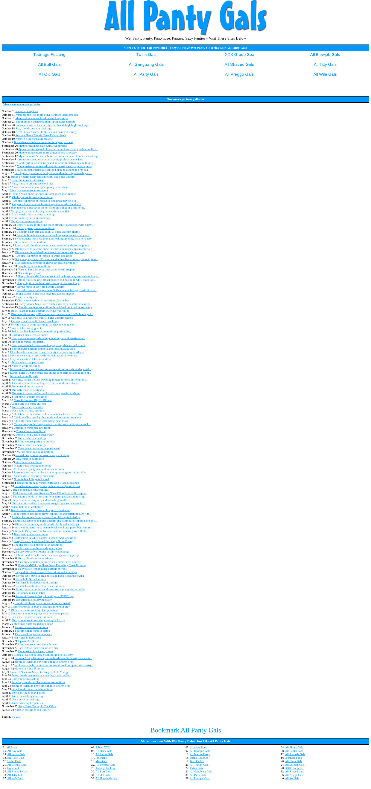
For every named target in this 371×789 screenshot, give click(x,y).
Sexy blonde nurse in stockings (33, 128)
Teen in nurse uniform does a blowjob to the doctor (40, 510)
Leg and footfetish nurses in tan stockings (38, 544)
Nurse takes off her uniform (30, 242)
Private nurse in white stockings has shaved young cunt (43, 324)
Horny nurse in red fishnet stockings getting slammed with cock (48, 345)
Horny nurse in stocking (26, 678)
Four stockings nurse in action (32, 630)
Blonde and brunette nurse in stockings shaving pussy (47, 555)
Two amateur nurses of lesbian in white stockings (43, 255)
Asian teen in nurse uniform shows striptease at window (46, 262)
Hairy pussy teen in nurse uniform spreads (42, 568)
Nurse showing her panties (27, 703)
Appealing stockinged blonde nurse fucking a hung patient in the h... (58, 149)
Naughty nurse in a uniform (27, 221)
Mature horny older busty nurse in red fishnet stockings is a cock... (52, 424)
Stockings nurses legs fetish (28, 341)
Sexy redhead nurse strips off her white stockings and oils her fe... (48, 207)
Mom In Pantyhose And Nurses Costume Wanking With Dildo (51, 531)
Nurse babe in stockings (32, 438)
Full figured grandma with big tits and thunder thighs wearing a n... (53, 173)
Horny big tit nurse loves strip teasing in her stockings (48, 283)
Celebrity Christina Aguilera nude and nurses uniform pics (47, 417)
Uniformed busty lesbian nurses (30, 334)
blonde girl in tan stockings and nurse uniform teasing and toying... (56, 162)
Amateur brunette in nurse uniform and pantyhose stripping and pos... (56, 520)
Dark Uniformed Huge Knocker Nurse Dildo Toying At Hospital (50, 493)
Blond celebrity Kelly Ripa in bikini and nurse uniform (43, 176)
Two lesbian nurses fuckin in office (38, 647)
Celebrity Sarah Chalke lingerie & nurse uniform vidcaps (45, 383)
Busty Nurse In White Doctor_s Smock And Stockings (45, 537)
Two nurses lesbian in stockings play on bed (44, 300)
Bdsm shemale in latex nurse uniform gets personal (43, 142)
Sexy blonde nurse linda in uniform (32, 689)
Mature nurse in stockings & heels (38, 644)
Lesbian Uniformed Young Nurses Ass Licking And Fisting (46, 517)
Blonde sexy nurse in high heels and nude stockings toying (49, 575)
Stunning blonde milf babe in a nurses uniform (38, 682)
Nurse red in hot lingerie (24, 376)
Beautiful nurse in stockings (28, 180)
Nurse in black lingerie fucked (31, 479)
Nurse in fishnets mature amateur (34, 138)
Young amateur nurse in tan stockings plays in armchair (50, 159)
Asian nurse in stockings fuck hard (34, 475)
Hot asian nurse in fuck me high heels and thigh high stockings (51, 125)
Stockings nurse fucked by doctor (33, 623)
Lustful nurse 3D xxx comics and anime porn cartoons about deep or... (50, 372)
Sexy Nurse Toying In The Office (37, 706)
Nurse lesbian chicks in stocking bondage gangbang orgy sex (52, 169)
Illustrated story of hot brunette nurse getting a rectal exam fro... (48, 503)
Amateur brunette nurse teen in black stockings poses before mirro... (54, 527)
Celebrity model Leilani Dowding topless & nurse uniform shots (49, 379)
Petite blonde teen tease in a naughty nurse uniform (41, 675)
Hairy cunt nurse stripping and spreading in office (40, 500)
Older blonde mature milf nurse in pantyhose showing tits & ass (47, 352)
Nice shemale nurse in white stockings (33, 214)
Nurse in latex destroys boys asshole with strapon (46, 269)
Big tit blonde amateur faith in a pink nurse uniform (45, 121)
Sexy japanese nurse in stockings (29, 190)
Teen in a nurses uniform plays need (39, 448)
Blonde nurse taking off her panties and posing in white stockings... (57, 279)
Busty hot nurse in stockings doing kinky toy (38, 620)
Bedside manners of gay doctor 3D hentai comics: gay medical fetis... (57, 290)
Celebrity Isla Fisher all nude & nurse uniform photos (42, 317)
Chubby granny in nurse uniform (36, 228)
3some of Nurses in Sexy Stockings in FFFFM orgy (44, 596)
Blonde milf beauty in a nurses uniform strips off (43, 603)
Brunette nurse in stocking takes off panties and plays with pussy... (55, 224)
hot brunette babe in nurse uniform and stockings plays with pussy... (54, 665)
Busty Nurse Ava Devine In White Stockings (43, 551)
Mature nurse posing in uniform (36, 441)
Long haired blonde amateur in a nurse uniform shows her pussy (52, 245)
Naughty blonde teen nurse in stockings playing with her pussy (53, 235)
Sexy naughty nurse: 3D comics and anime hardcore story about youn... (56, 259)
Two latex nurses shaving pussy (33, 599)
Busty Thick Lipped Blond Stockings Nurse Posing (43, 541)
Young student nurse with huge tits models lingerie (45, 293)
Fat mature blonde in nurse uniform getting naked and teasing (49, 496)
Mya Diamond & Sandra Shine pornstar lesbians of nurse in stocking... (59, 156)
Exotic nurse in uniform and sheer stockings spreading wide (50, 589)
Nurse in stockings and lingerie (33, 709)
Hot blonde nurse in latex (30, 592)
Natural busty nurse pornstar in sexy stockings (42, 455)
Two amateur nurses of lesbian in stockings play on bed (44, 200)
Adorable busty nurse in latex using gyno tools (41, 420)
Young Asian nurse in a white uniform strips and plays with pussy (54, 166)
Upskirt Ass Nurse (28, 641)
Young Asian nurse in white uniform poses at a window (44, 193)
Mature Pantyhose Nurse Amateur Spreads (42, 145)
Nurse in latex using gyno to (26, 328)
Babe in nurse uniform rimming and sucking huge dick (43, 348)
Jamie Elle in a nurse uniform (29, 403)
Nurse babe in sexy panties (27, 407)
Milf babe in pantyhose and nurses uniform (39, 469)
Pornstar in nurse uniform (31, 431)
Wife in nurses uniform (28, 462)
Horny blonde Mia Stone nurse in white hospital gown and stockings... (58, 276)
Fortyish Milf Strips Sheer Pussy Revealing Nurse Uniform (52, 565)
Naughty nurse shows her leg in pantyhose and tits (40, 211)
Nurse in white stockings (26, 365)
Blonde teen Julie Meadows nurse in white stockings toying (50, 252)
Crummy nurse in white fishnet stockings (35, 321)
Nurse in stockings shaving (28, 696)
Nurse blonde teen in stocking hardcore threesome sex (46, 114)
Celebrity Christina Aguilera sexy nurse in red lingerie (49, 561)
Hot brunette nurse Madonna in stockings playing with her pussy (54, 238)
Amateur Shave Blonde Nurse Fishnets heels (40, 135)
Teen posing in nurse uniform (31, 534)
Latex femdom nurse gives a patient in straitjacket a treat (47, 486)
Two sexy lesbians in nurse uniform (31, 617)
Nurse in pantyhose (26, 111)
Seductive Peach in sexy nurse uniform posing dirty (41, 331)
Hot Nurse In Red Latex (27, 637)
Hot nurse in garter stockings (30, 396)
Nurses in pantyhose (29, 273)
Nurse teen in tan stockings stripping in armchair (40, 187)
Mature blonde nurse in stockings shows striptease (47, 152)
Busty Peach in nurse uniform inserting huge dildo (40, 310)
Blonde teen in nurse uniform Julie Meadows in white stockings (55, 307)
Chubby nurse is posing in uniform (32, 197)
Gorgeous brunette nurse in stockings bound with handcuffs (46, 204)
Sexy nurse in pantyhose (29, 458)
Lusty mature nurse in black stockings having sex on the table (50, 472)
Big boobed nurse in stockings (31, 489)
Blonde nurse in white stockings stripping (38, 548)
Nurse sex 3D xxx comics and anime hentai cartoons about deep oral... (50, 369)
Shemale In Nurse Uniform (30, 579)
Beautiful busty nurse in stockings (30, 218)
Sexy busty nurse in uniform (34, 266)
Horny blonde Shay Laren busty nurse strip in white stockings (54, 303)
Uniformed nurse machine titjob (32, 427)
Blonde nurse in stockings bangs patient (34, 610)
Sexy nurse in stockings (26, 699)
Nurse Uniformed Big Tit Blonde (33, 400)
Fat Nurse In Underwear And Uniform (36, 582)
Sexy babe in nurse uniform (28, 410)
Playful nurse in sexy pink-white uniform (40, 286)
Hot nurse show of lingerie (27, 386)
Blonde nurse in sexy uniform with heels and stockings (47, 524)
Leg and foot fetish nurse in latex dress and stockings (46, 572)
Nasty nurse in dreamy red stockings (32, 183)
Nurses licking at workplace (27, 506)
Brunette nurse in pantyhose (28, 389)
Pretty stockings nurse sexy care (33, 634)
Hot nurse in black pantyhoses (35, 651)
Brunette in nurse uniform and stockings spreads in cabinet (46, 393)
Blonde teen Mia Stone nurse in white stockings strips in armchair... (54, 248)
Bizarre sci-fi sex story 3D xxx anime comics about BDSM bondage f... (52, 314)
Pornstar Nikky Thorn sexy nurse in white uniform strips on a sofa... (53, 658)
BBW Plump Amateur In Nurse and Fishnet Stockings (46, 132)
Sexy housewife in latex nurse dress (30, 359)
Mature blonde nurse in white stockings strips (41, 118)
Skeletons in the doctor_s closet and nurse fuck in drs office (48, 414)
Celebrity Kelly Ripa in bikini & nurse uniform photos (48, 231)
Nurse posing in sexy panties (29, 692)
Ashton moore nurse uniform (31, 627)
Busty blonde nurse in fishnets (35, 558)
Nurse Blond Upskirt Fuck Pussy (35, 434)
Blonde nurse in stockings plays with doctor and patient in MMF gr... (51, 513)
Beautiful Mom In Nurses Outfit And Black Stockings (48, 482)
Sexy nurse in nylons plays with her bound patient (40, 613)
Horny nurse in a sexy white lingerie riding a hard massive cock (48, 338)
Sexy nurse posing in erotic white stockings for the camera (44, 355)
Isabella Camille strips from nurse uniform (39, 586)
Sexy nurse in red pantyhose (28, 362)
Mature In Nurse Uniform (29, 668)
